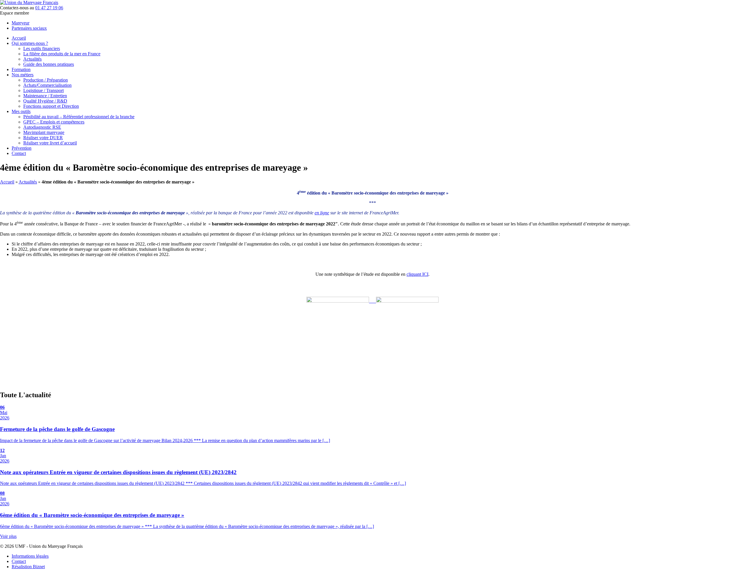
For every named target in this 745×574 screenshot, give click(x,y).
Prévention (21, 148)
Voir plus (8, 536)
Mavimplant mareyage (43, 132)
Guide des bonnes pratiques (48, 64)
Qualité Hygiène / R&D (45, 100)
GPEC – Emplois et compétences (53, 121)
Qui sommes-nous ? (30, 43)
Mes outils (21, 111)
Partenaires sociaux (29, 28)
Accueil (19, 38)
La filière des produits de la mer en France (61, 53)
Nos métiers (22, 74)
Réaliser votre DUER (43, 137)
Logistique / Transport (43, 90)
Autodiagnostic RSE (42, 127)
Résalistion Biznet (28, 566)
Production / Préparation (45, 79)
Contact (19, 153)
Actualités (32, 58)
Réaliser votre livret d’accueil (50, 142)
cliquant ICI (417, 274)
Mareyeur (20, 22)
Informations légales (30, 556)
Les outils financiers (41, 48)
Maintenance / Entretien (45, 95)
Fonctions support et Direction (51, 106)
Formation (21, 69)
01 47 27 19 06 (49, 7)
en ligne (322, 212)
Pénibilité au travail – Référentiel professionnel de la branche (78, 116)
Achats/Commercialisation (47, 85)
